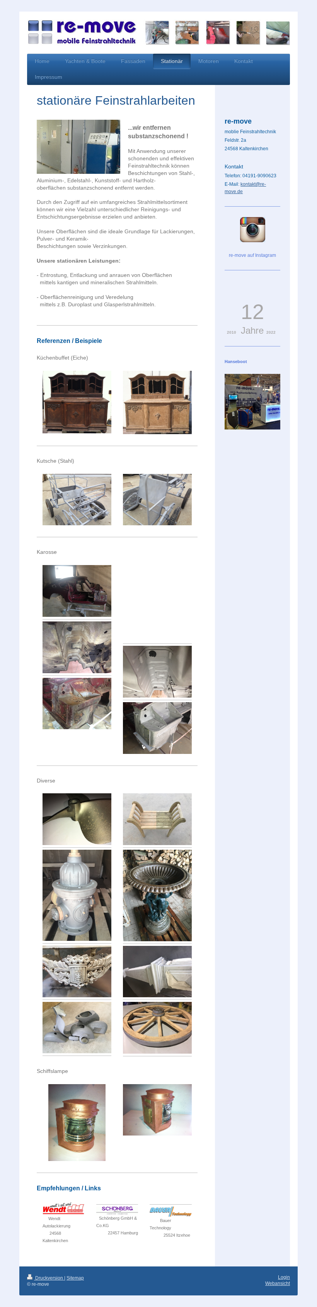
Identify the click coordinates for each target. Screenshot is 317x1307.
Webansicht (277, 1283)
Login (284, 1277)
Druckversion (49, 1278)
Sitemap (75, 1278)
